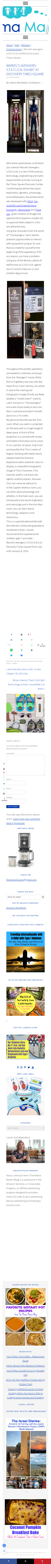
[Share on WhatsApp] (31, 645)
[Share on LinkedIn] (11, 640)
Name (9, 779)
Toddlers (14, 663)
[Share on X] (21, 635)
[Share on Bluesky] (21, 655)
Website (9, 797)
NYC (40, 661)
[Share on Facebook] (11, 635)
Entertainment (14, 49)
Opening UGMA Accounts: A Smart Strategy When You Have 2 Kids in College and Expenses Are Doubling (25, 1393)
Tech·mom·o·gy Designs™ (25, 1555)
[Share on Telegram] (21, 650)
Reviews (25, 45)
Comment (10, 753)
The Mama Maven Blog (26, 19)
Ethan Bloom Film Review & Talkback (25, 1365)
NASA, (30, 201)
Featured (32, 661)
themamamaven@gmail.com (21, 879)
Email (9, 788)
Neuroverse (24, 209)
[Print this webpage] (31, 640)
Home (9, 45)
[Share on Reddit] (21, 645)
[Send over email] (21, 640)
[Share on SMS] (11, 650)
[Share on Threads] (31, 650)
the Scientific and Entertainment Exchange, (22, 205)
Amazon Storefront (16, 907)
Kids (17, 45)
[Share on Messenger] (11, 655)
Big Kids (16, 661)
